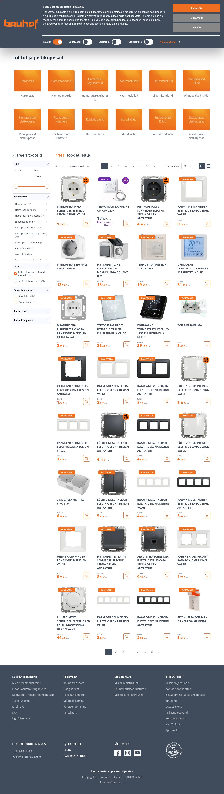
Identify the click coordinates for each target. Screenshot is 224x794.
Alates (18, 170)
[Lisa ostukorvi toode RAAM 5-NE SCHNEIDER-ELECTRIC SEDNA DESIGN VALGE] (126, 636)
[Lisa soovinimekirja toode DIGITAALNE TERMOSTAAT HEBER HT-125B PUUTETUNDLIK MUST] (140, 318)
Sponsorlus (173, 730)
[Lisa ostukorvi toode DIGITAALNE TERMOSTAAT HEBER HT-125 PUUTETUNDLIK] (207, 284)
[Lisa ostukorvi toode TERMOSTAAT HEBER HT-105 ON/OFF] (167, 284)
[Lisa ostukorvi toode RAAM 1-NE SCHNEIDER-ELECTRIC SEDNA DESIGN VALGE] (207, 223)
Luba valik (197, 17)
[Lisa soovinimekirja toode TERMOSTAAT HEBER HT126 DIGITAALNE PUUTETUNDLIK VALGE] (100, 318)
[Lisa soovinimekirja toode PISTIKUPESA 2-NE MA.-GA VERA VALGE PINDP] (180, 610)
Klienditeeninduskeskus (26, 683)
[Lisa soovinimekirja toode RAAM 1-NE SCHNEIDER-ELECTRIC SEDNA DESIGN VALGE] (180, 199)
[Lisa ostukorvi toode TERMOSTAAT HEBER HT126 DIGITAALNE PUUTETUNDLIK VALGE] (126, 344)
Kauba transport (73, 683)
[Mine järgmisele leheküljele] (154, 166)
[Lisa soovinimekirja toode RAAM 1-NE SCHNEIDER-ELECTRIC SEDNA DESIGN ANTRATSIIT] (59, 379)
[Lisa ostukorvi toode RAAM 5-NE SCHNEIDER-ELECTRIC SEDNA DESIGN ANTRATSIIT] (167, 636)
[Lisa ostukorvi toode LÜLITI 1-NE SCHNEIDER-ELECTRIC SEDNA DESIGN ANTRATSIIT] (126, 458)
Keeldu (197, 27)
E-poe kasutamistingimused (29, 689)
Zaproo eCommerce (112, 782)
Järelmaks (18, 706)
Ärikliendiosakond (177, 712)
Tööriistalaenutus (74, 695)
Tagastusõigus (21, 701)
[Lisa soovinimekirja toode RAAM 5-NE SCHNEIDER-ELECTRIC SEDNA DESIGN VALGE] (100, 610)
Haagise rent (71, 689)
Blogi (67, 750)
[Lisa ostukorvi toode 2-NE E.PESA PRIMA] (207, 344)
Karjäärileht (173, 724)
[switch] (87, 42)
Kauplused (75, 744)
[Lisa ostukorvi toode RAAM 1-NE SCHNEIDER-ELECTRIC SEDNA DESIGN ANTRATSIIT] (86, 401)
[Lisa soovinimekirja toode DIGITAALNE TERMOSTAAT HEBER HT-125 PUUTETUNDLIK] (180, 257)
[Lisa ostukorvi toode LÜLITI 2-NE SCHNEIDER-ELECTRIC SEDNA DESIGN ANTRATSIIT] (126, 515)
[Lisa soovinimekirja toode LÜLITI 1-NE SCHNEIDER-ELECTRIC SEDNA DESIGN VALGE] (180, 379)
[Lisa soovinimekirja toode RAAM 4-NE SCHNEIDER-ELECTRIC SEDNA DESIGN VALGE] (140, 493)
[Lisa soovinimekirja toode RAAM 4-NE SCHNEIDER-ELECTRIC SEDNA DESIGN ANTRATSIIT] (180, 493)
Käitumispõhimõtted (178, 689)
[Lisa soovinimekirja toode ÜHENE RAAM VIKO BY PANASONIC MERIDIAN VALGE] (59, 549)
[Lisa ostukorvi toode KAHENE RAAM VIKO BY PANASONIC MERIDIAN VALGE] (207, 576)
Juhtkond (171, 701)
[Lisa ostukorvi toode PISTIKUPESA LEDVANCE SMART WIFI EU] (86, 284)
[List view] (208, 166)
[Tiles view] (202, 166)
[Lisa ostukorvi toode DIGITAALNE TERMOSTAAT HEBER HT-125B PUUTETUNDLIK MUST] (167, 344)
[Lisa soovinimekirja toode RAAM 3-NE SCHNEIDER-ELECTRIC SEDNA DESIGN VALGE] (59, 436)
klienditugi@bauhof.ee (28, 756)
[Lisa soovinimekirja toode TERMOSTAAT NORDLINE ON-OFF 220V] (100, 199)
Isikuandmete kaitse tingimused (185, 695)
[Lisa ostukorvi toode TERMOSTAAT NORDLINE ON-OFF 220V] (126, 223)
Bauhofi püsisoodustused (130, 689)
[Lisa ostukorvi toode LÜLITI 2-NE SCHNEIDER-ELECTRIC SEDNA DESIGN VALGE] (207, 458)
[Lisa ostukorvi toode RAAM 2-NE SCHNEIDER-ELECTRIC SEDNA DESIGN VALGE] (126, 401)
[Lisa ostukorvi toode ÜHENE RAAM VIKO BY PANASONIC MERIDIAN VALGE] (86, 576)
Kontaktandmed (176, 718)
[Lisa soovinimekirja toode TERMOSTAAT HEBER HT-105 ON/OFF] (140, 257)
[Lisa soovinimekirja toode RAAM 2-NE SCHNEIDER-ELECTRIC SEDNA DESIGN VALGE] (100, 379)
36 (147, 166)
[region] (134, 408)
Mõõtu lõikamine (73, 701)
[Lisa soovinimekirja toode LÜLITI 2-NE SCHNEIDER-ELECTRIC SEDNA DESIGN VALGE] (180, 436)
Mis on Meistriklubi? (126, 683)
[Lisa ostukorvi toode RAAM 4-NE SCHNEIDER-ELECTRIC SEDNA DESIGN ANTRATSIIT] (207, 515)
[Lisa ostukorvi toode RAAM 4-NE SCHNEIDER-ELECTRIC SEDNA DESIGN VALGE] (167, 515)
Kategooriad (21, 196)
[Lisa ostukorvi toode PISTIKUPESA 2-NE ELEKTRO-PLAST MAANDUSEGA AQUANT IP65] (126, 284)
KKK (14, 712)
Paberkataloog (74, 756)
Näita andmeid (168, 42)
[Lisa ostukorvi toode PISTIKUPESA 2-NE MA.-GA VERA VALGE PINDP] (207, 636)
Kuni (36, 170)
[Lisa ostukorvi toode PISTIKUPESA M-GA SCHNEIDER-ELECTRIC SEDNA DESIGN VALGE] (86, 223)
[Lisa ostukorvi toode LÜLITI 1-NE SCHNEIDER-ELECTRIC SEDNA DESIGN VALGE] (207, 401)
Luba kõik (196, 8)
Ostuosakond (174, 706)
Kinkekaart (70, 712)
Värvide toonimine (74, 706)
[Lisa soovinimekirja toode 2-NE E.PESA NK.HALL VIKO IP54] (59, 493)
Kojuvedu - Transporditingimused (33, 695)
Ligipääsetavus (21, 718)
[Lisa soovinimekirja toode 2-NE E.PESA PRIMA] (180, 318)
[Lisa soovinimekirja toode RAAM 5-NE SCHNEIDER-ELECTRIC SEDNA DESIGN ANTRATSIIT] (140, 610)
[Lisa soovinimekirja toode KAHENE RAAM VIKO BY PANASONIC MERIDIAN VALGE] (180, 549)
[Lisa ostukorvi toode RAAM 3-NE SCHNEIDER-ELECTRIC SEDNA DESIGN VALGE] (86, 458)
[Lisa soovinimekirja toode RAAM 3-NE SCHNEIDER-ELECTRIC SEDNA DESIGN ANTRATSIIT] (140, 436)
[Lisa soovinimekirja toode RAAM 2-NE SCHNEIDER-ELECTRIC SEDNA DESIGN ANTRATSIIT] (140, 379)
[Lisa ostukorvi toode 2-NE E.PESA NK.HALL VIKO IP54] (86, 515)
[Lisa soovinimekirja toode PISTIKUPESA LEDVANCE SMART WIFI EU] (59, 257)
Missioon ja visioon (177, 683)
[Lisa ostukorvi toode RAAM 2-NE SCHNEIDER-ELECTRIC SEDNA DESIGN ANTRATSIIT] (167, 401)
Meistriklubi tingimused (128, 695)
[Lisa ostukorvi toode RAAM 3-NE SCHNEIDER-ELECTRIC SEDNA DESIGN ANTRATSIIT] (167, 458)
